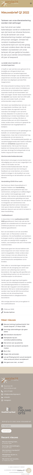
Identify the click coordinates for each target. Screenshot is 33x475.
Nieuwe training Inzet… (10, 442)
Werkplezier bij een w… (10, 454)
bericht (6, 97)
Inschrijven (6, 430)
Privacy (26, 470)
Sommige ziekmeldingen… (11, 446)
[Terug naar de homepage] (9, 3)
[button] (31, 3)
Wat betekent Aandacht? (11, 450)
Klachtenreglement (16, 472)
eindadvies (11, 144)
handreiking (20, 187)
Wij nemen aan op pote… (10, 459)
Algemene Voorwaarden (12, 470)
